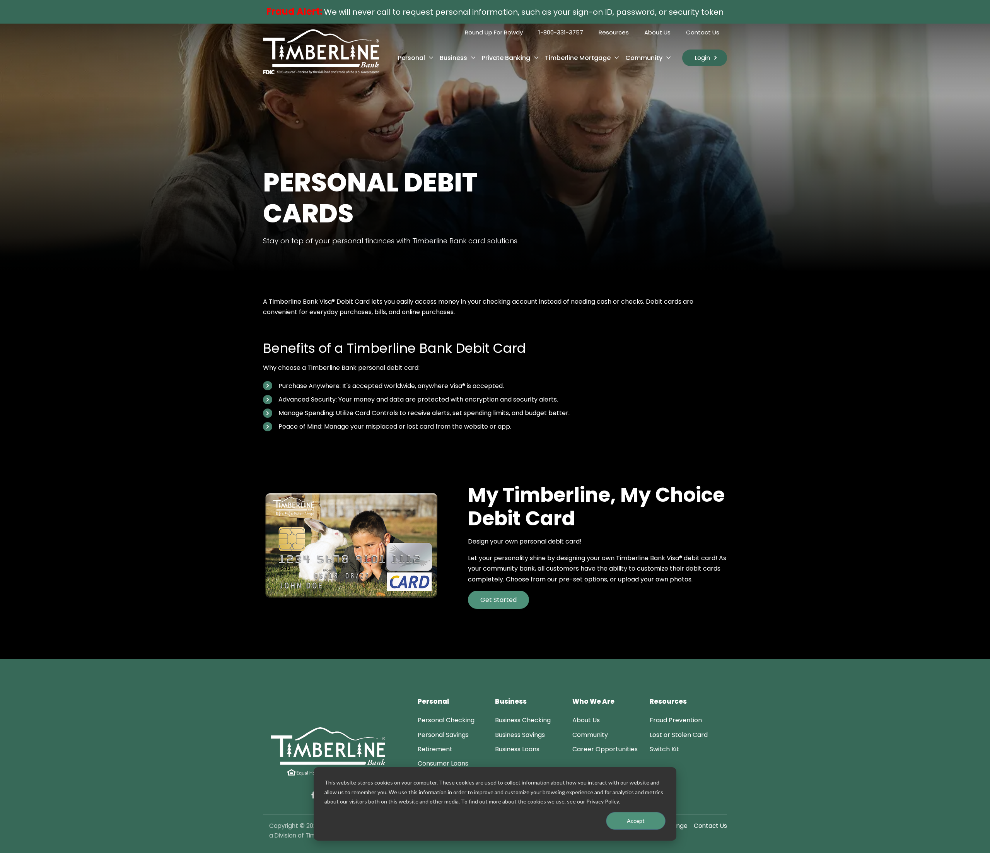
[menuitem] (446, 720)
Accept (636, 820)
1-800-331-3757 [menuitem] (560, 32)
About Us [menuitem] (657, 32)
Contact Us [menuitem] (702, 32)
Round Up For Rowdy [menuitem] (494, 32)
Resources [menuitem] (614, 32)
